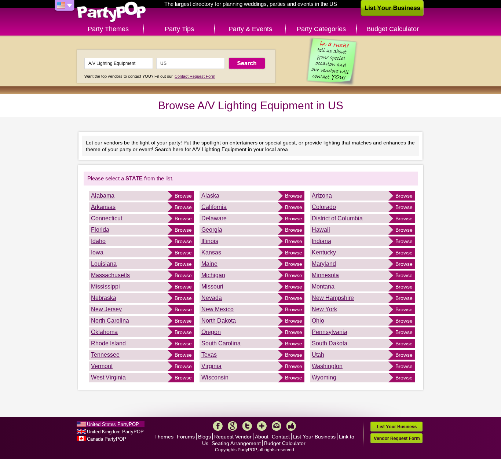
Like (291, 426)
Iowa (97, 252)
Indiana (321, 241)
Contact (281, 437)
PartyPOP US (111, 12)
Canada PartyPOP (106, 439)
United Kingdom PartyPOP (115, 431)
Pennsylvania (329, 332)
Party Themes (108, 29)
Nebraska (103, 298)
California (214, 207)
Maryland (324, 264)
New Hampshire (333, 298)
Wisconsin (214, 377)
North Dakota (218, 320)
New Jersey (106, 309)
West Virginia (108, 377)
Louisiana (104, 264)
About (261, 437)
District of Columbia (337, 218)
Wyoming (324, 377)
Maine (209, 264)
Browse (183, 196)
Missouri (212, 286)
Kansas (211, 252)
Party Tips (179, 29)
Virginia (211, 366)
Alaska (210, 195)
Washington (327, 366)
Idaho (98, 241)
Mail (276, 426)
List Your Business (314, 437)
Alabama (102, 195)
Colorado (324, 207)
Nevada (211, 298)
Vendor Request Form (396, 438)
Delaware (214, 218)
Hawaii (321, 230)
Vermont (102, 366)
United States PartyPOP (113, 424)
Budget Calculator (392, 29)
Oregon (211, 332)
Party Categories (321, 29)
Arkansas (103, 207)
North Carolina (110, 320)
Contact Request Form (195, 76)
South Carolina (221, 343)
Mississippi (105, 286)
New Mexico (217, 309)
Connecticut (106, 218)
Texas (209, 355)
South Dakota (329, 343)
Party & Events (250, 29)
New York (324, 309)
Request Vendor (233, 437)
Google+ (232, 426)
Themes (163, 437)
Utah (318, 355)
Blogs (204, 437)
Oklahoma (104, 332)
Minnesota (325, 275)
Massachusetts (110, 275)
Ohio (318, 320)
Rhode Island (108, 343)
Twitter (247, 426)
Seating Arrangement (236, 443)
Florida (100, 230)
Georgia (211, 230)
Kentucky (324, 252)
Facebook (218, 426)
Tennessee (105, 355)
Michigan (213, 275)
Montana (323, 286)
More (262, 426)
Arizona (322, 195)
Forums (186, 437)
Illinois (209, 241)
